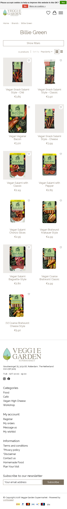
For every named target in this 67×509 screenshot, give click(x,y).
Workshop (9, 405)
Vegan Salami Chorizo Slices (17, 231)
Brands (15, 23)
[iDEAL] (18, 504)
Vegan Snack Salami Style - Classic (49, 91)
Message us (10, 427)
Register (8, 419)
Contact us (9, 458)
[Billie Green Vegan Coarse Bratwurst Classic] (49, 258)
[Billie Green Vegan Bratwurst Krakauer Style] (49, 212)
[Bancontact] (38, 504)
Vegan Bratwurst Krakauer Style (49, 231)
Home (6, 23)
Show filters (33, 43)
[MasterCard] (28, 504)
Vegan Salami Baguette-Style (17, 278)
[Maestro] (43, 504)
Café (6, 396)
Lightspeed (8, 500)
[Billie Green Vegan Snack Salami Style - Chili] (17, 72)
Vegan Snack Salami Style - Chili (17, 91)
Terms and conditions (15, 445)
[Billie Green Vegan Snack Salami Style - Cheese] (49, 118)
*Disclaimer (9, 454)
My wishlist (9, 431)
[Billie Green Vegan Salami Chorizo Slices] (17, 212)
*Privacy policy (11, 449)
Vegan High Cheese (14, 400)
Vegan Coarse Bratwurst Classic (49, 278)
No (25, 6)
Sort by (36, 51)
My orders (9, 423)
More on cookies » (37, 6)
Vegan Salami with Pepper (49, 184)
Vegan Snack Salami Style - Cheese (49, 138)
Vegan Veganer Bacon (17, 138)
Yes (63, 3)
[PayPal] (23, 504)
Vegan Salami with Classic (17, 184)
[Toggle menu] (61, 13)
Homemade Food (13, 462)
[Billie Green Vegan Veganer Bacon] (17, 118)
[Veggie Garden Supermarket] (12, 13)
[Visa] (33, 504)
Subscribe (53, 482)
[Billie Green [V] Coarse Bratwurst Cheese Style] (17, 305)
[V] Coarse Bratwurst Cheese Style (17, 324)
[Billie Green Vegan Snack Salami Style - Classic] (49, 72)
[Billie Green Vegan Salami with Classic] (17, 165)
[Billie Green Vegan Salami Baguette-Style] (17, 258)
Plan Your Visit (11, 466)
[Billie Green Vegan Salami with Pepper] (49, 165)
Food (6, 392)
